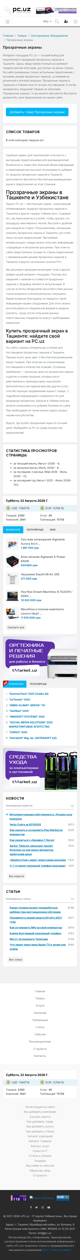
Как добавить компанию (40, 1111)
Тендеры (40, 1161)
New (52, 529)
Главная (8, 35)
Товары (22, 35)
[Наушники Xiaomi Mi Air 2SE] (12, 578)
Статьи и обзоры (40, 1155)
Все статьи (15, 959)
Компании (40, 1012)
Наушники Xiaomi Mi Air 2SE (40, 574)
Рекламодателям (40, 1041)
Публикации (40, 1020)
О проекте (40, 1048)
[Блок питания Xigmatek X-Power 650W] (12, 561)
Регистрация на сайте (40, 1107)
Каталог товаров (40, 1141)
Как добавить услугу (40, 1126)
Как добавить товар (40, 1121)
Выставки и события (40, 1165)
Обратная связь (40, 1170)
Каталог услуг (40, 1146)
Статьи (40, 1027)
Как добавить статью (40, 1131)
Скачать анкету (40, 1116)
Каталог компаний (40, 1136)
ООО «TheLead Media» (56, 1249)
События (40, 1034)
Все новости (16, 876)
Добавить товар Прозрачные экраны (37, 112)
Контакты (40, 1055)
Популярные (35, 529)
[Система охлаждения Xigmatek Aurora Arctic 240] (12, 543)
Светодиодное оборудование (49, 35)
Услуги (40, 1005)
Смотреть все (16, 627)
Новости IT (40, 1151)
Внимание (13, 529)
